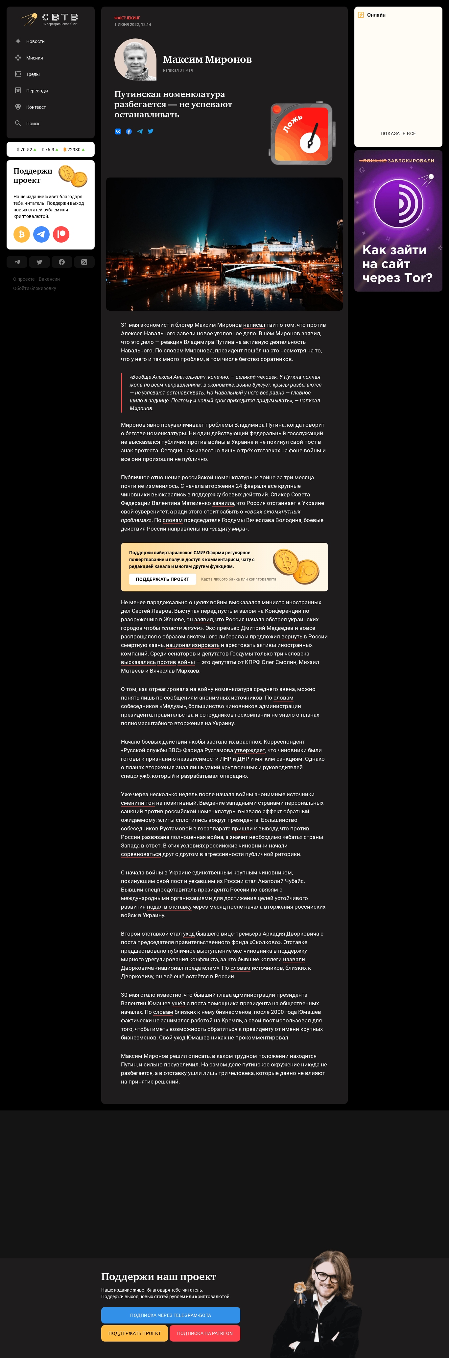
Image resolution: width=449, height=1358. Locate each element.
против (166, 662)
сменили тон (138, 802)
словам (173, 520)
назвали (294, 959)
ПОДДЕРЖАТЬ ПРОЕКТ (163, 579)
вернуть (291, 636)
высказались (138, 662)
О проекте (24, 279)
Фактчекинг (127, 18)
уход (189, 933)
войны (186, 662)
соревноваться (141, 854)
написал (254, 325)
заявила (223, 503)
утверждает (249, 750)
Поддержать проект (134, 1333)
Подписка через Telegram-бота (170, 1315)
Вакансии (49, 279)
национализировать (193, 645)
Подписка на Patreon (205, 1333)
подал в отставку (169, 906)
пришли (242, 828)
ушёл (178, 1003)
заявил (203, 619)
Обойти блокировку (34, 288)
